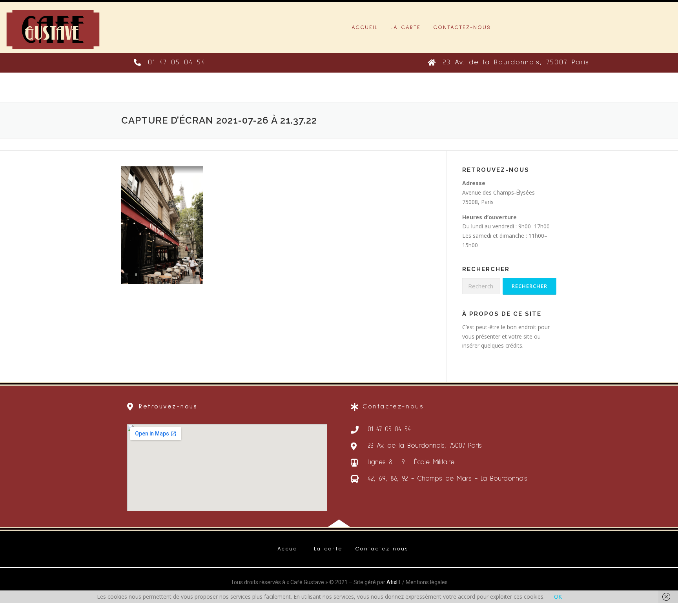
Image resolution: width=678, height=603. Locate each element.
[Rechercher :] (481, 286)
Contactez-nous (462, 27)
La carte (405, 27)
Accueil (365, 27)
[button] (170, 63)
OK (558, 596)
